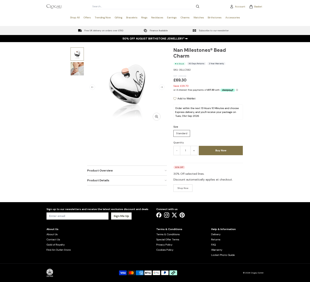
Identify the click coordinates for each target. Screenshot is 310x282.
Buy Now (220, 150)
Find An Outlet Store (58, 250)
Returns (215, 239)
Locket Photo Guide (223, 255)
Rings (144, 17)
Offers (87, 17)
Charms (185, 17)
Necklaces (157, 17)
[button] (92, 87)
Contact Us (53, 239)
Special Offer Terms (167, 239)
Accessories (232, 17)
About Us (52, 234)
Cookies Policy (164, 250)
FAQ (213, 244)
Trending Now (103, 17)
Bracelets (131, 17)
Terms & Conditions (168, 234)
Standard (181, 133)
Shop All (75, 17)
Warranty (216, 250)
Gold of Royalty (55, 244)
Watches (198, 17)
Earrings (172, 17)
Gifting (118, 17)
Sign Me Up (121, 216)
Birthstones (215, 17)
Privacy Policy (164, 244)
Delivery (216, 234)
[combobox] (142, 6)
